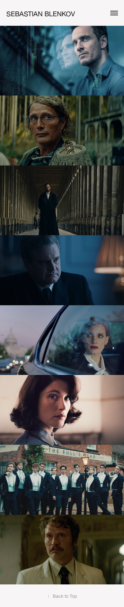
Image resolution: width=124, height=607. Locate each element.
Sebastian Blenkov (40, 12)
